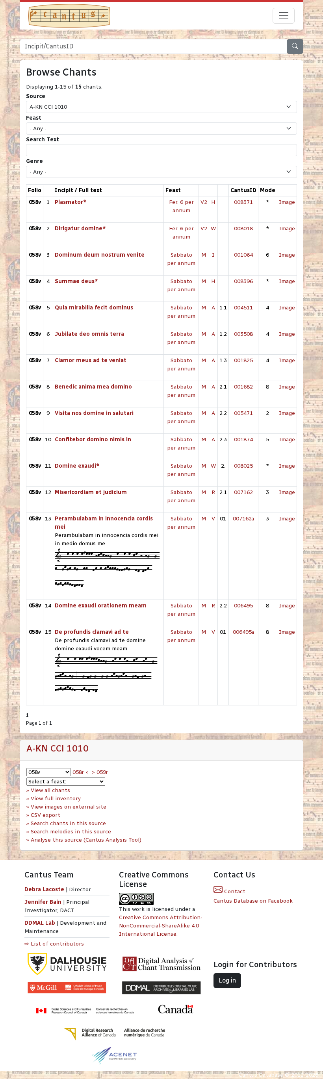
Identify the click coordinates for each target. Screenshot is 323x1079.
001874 (243, 439)
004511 (243, 307)
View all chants (50, 790)
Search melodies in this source (71, 831)
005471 (243, 413)
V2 (203, 202)
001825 (243, 360)
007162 (243, 492)
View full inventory (56, 798)
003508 (243, 334)
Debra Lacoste (44, 889)
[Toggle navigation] (284, 16)
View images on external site (68, 806)
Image (287, 202)
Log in (227, 980)
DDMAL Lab (39, 923)
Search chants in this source (68, 823)
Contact (234, 891)
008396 (243, 281)
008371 (243, 202)
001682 (243, 386)
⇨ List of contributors (54, 943)
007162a (243, 518)
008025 (243, 466)
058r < (80, 772)
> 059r (100, 772)
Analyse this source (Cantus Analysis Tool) (86, 840)
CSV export (45, 815)
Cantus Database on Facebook (253, 901)
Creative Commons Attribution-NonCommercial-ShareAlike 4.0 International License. (160, 925)
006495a (243, 632)
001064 (243, 255)
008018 (243, 228)
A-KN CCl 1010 (57, 748)
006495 (243, 605)
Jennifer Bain (43, 902)
